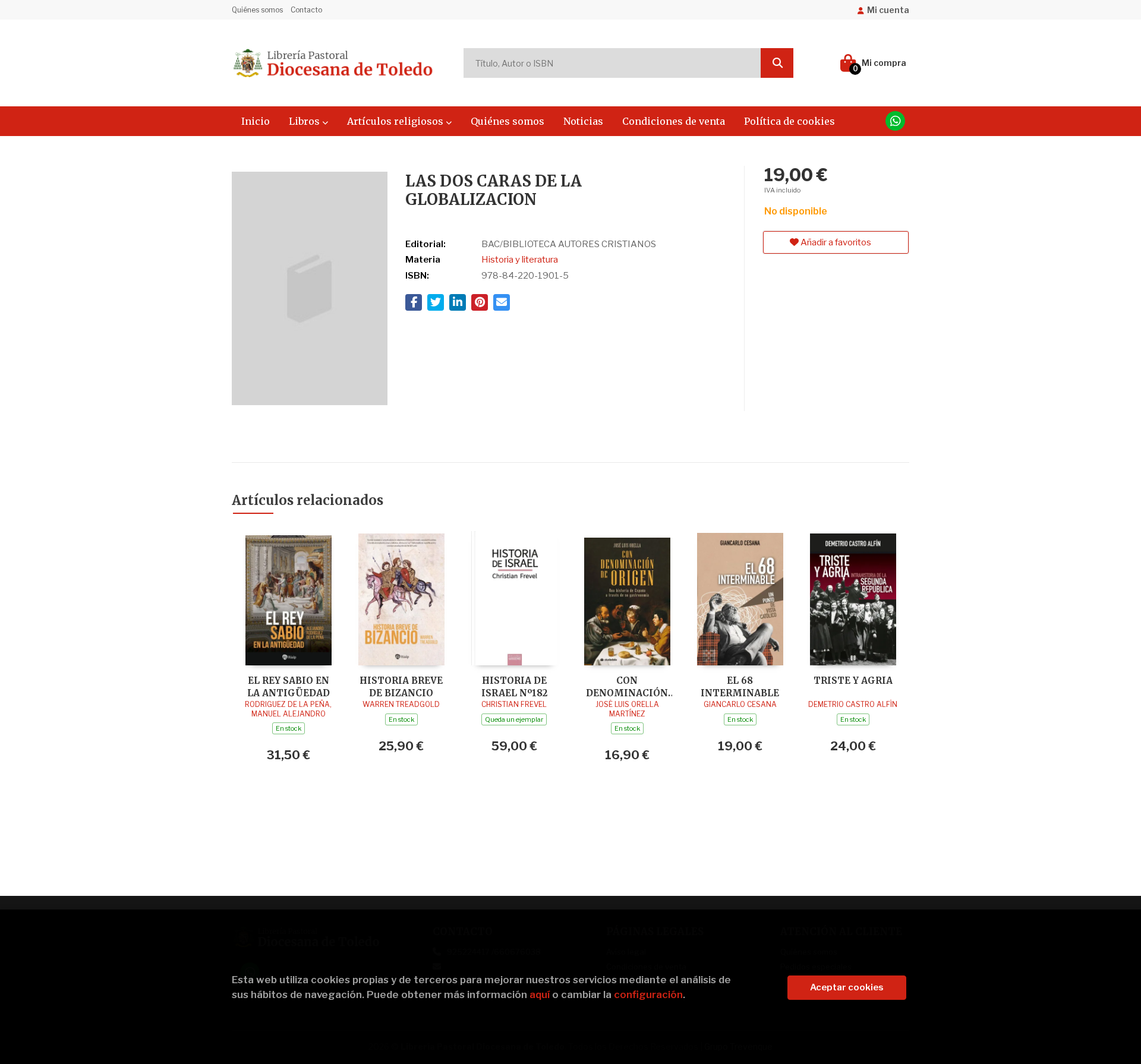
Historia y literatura (519, 259)
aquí (539, 994)
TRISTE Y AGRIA (853, 680)
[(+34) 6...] (895, 121)
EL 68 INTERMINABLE (740, 686)
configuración (648, 994)
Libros (305, 121)
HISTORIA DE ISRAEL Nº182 (514, 686)
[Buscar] (777, 63)
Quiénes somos (257, 9)
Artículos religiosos (396, 121)
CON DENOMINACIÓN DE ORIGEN (627, 686)
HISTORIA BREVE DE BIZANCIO (401, 686)
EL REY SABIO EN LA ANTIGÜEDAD (288, 686)
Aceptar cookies (847, 987)
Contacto (306, 9)
